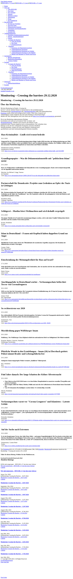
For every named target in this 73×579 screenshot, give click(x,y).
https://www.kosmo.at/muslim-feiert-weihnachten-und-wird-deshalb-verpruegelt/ (27, 226)
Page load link (5, 562)
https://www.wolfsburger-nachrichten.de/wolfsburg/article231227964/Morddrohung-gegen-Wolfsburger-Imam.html (37, 343)
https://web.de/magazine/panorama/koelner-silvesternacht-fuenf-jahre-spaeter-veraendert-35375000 (32, 394)
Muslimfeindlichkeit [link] (30, 111)
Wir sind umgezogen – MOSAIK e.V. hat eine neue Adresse (18, 466)
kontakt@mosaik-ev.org (7, 91)
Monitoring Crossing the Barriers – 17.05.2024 (14, 548)
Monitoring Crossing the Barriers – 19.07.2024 (14, 489)
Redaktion (6, 449)
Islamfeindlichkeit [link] (16, 111)
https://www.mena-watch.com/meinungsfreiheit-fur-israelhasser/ (22, 274)
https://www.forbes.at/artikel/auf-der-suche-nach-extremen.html (22, 446)
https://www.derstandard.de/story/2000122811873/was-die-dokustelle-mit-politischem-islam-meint (32, 175)
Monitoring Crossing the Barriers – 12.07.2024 (14, 501)
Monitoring (47, 449)
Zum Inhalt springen (6, 1)
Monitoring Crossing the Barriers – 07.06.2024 (14, 513)
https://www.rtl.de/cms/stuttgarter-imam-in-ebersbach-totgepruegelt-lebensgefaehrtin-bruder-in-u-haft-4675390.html (37, 367)
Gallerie (3, 467)
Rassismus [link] (4, 113)
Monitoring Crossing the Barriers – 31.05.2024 (14, 525)
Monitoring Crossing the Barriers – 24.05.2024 (14, 537)
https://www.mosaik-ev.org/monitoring (44, 116)
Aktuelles (41, 449)
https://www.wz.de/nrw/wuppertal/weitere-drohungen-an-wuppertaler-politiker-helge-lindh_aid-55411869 (34, 151)
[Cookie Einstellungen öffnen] (14, 576)
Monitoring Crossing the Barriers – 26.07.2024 (14, 477)
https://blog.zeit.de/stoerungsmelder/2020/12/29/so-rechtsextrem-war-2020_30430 (27, 323)
